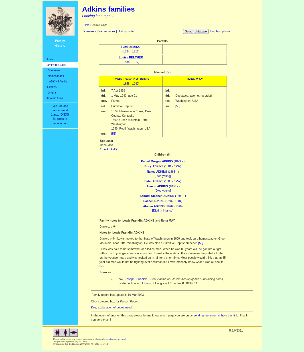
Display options (220, 31)
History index (126, 31)
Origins (51, 92)
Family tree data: (56, 64)
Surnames (53, 70)
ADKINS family (56, 81)
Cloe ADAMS (108, 149)
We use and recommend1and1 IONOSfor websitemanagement (61, 114)
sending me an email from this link (216, 315)
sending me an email (116, 339)
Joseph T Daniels (136, 279)
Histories (51, 87)
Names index (55, 75)
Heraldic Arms (54, 98)
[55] (168, 72)
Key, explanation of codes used (111, 307)
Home (49, 59)
